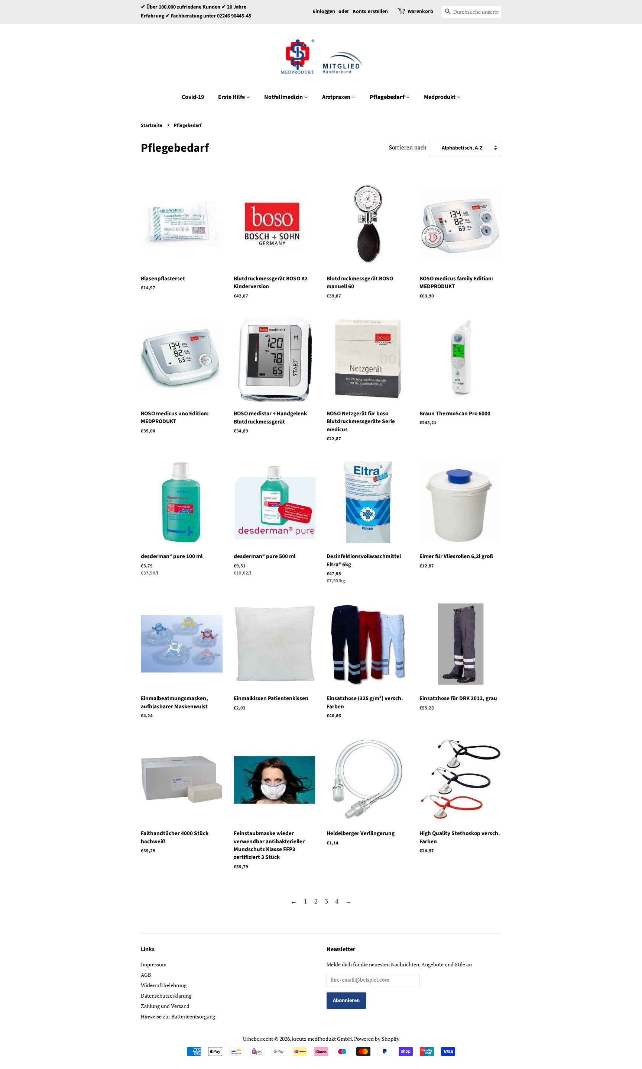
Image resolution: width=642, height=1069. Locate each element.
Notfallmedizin (284, 97)
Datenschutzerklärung (166, 995)
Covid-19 (193, 97)
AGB (146, 974)
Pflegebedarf (388, 97)
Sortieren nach (408, 147)
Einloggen (323, 11)
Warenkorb (420, 11)
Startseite (151, 125)
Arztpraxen (336, 97)
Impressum (153, 964)
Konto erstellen (370, 11)
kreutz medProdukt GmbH (322, 1038)
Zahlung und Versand (165, 1006)
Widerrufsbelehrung (164, 985)
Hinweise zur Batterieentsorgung (178, 1016)
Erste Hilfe (232, 97)
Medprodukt (440, 97)
